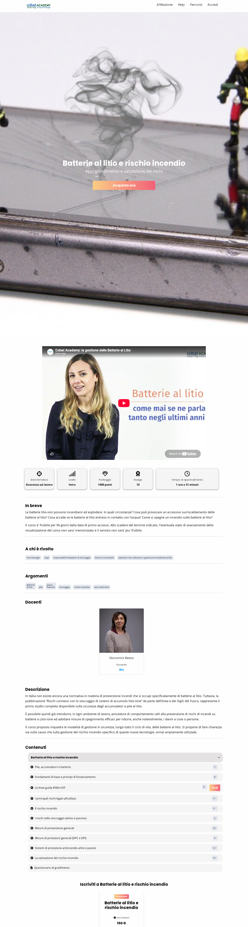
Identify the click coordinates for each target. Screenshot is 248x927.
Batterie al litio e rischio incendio (54, 757)
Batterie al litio (31, 586)
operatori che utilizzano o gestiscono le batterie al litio (145, 557)
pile (41, 587)
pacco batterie (51, 586)
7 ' (215, 767)
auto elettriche (101, 587)
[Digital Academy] (38, 6)
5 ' (215, 818)
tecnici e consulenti (104, 557)
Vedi (215, 787)
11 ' (214, 798)
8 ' (215, 776)
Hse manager (33, 557)
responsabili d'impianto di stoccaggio (71, 557)
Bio (121, 669)
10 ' (214, 828)
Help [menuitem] (181, 5)
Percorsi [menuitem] (196, 5)
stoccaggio (64, 587)
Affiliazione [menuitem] (165, 5)
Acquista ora (124, 185)
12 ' (214, 848)
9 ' (215, 838)
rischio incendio (82, 587)
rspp (46, 557)
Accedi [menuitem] (213, 5)
